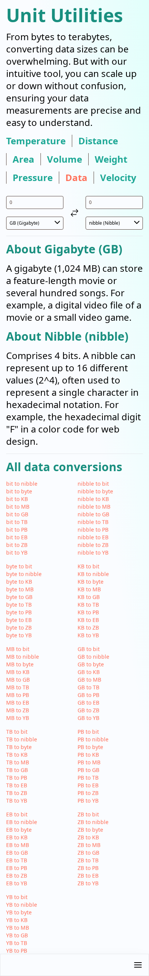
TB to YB (16, 800)
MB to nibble (22, 656)
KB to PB (88, 612)
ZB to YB (88, 883)
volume (64, 159)
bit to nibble (21, 483)
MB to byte (20, 664)
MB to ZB (17, 710)
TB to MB (17, 762)
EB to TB (16, 860)
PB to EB (88, 785)
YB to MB (17, 927)
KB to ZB (88, 627)
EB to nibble (21, 822)
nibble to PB (93, 529)
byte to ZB (19, 627)
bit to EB (17, 537)
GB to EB (88, 702)
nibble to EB (93, 537)
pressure (33, 177)
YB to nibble (21, 904)
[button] (74, 965)
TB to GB (17, 770)
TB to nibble (21, 739)
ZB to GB (88, 852)
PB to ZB (88, 792)
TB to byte (19, 747)
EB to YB (16, 883)
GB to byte (91, 664)
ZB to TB (88, 860)
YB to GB (17, 935)
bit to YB (17, 552)
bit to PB (17, 529)
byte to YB (19, 635)
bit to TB (17, 522)
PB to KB (88, 754)
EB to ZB (16, 875)
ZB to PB (88, 868)
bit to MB (17, 506)
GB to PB (88, 695)
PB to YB (88, 800)
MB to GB (18, 679)
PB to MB (89, 762)
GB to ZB (88, 710)
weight (111, 159)
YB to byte (19, 912)
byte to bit (19, 566)
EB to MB (17, 845)
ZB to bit (88, 814)
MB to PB (17, 695)
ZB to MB (89, 845)
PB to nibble (93, 739)
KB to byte (91, 581)
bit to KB (17, 499)
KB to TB (88, 604)
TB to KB (17, 754)
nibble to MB (94, 506)
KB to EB (88, 619)
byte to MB (20, 589)
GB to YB (88, 717)
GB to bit (89, 649)
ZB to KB (88, 837)
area (23, 159)
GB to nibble (93, 656)
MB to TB (17, 687)
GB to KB (89, 672)
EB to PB (16, 868)
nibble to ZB (93, 544)
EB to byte (19, 829)
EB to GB (17, 852)
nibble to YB (93, 552)
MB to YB (17, 717)
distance (98, 141)
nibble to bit (93, 483)
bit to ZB (17, 544)
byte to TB (19, 604)
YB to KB (17, 920)
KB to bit (88, 566)
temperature (36, 141)
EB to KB (17, 837)
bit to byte (19, 491)
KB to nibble (93, 574)
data (76, 177)
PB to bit (88, 731)
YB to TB (16, 943)
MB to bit (17, 649)
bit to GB (17, 514)
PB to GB (88, 770)
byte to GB (19, 597)
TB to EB (16, 785)
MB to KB (17, 672)
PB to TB (88, 777)
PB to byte (90, 747)
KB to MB (89, 589)
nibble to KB (93, 499)
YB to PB (16, 950)
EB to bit (17, 814)
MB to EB (17, 702)
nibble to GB (93, 514)
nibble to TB (93, 522)
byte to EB (19, 619)
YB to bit (17, 897)
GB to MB (89, 679)
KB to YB (88, 635)
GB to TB (88, 687)
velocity (118, 177)
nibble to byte (95, 491)
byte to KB (19, 581)
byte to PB (19, 612)
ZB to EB (88, 875)
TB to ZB (16, 792)
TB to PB (16, 777)
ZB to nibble (93, 822)
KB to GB (89, 597)
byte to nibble (24, 574)
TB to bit (17, 731)
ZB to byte (90, 829)
